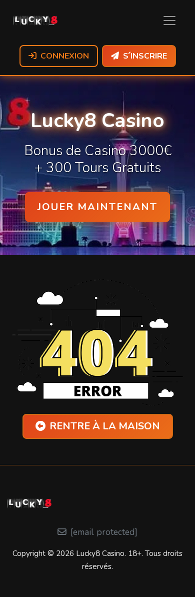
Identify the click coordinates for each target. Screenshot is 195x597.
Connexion (64, 56)
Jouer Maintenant (98, 207)
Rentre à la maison (105, 426)
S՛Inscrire (145, 56)
